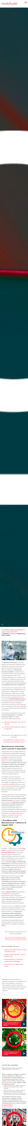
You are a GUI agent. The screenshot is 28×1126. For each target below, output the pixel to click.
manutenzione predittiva (9, 784)
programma (15, 924)
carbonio (10, 800)
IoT (21, 782)
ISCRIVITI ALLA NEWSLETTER (14, 741)
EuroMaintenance (6, 893)
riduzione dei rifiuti (14, 815)
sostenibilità (4, 757)
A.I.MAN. (16, 717)
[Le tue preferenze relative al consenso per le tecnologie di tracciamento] (25, 1123)
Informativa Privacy (8, 1082)
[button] (2, 624)
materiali (16, 817)
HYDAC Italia (19, 704)
